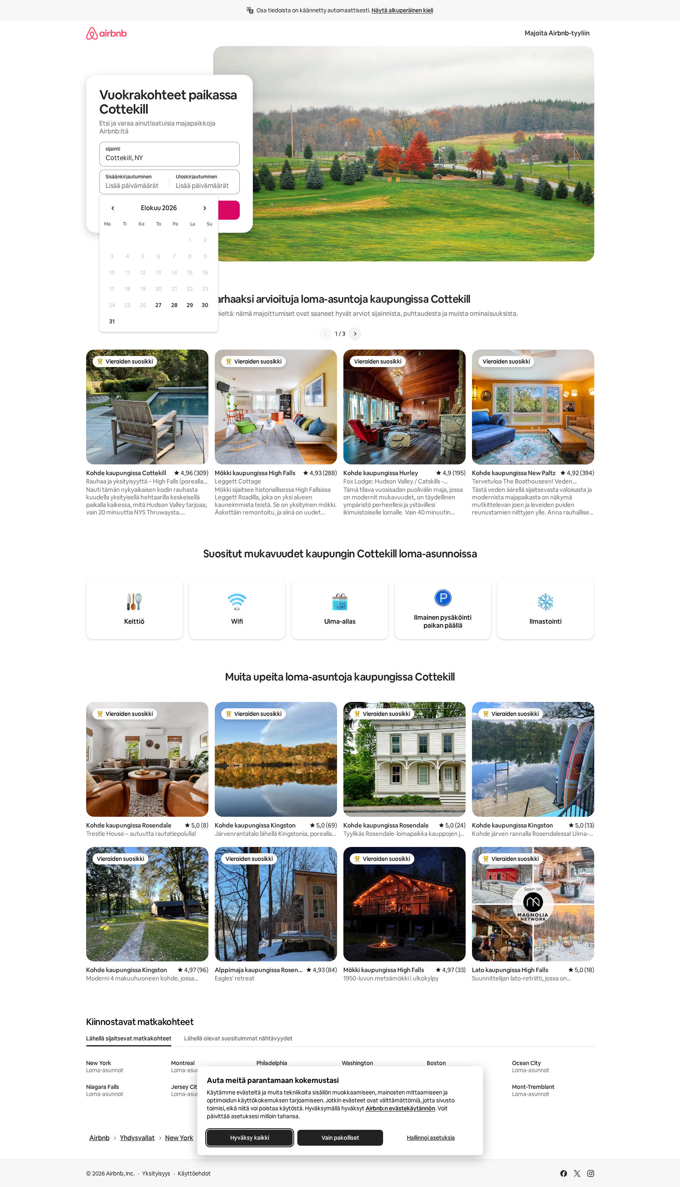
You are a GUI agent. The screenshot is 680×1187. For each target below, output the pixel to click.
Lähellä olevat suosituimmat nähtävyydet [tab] (238, 1038)
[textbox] (134, 185)
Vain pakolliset (340, 1137)
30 (205, 305)
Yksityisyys (156, 1173)
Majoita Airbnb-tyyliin (557, 33)
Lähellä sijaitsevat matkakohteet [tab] (128, 1038)
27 (158, 305)
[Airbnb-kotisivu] (106, 33)
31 (112, 321)
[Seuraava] (355, 333)
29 (190, 305)
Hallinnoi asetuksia (430, 1137)
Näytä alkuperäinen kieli (402, 10)
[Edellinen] (325, 333)
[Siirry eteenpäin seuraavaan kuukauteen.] (204, 208)
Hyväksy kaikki (249, 1137)
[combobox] (169, 157)
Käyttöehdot (194, 1173)
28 (174, 305)
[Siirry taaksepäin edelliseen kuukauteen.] (113, 208)
